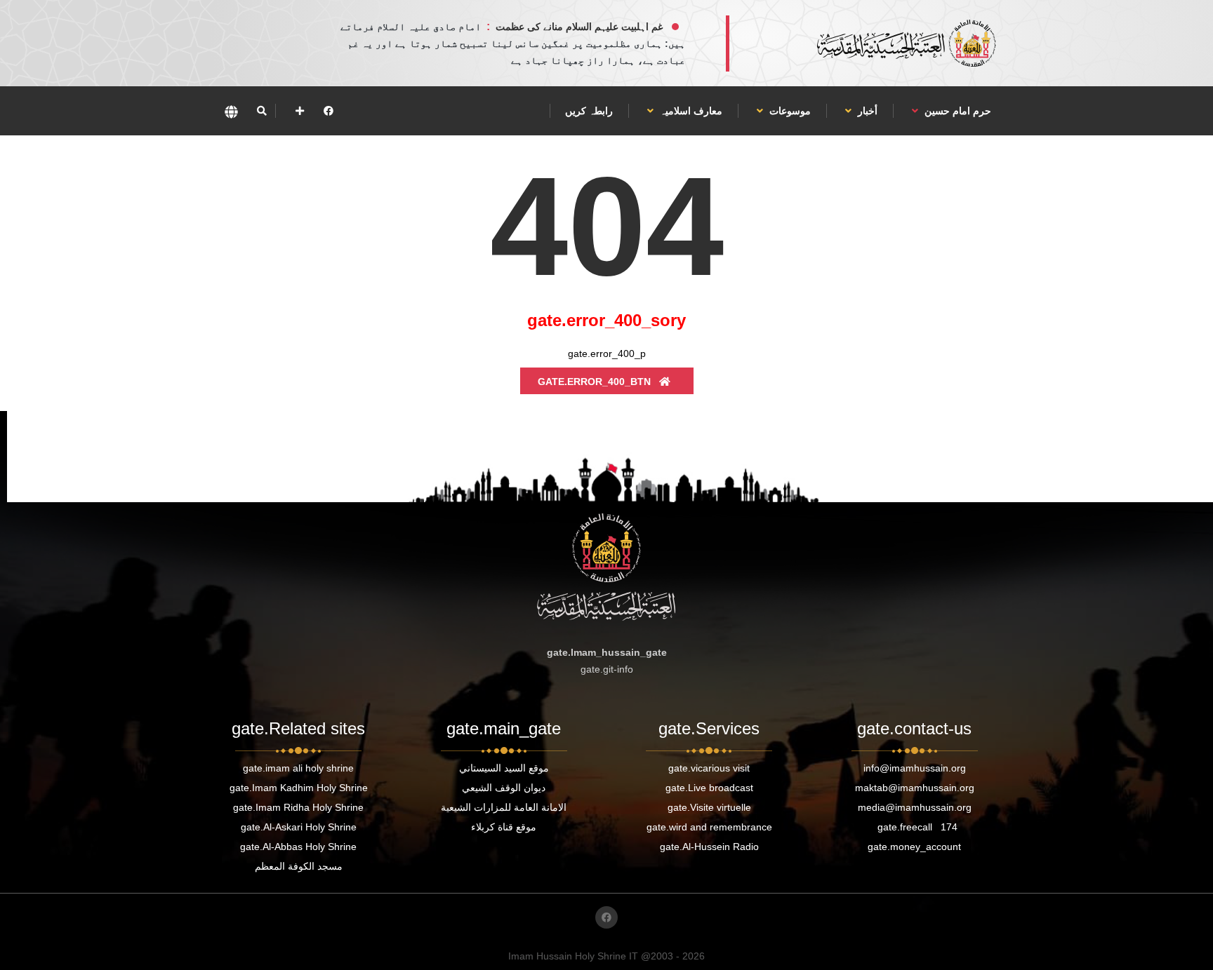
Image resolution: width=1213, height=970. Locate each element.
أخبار (866, 110)
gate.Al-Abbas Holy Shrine (298, 846)
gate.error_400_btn (596, 381)
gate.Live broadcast (709, 787)
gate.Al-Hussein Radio (709, 846)
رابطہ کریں (589, 110)
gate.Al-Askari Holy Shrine (299, 827)
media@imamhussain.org (915, 807)
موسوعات (789, 110)
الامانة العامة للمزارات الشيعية (503, 807)
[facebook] (328, 110)
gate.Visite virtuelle (709, 807)
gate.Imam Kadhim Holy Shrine (299, 787)
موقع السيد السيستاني (504, 768)
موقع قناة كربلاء (503, 827)
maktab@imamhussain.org (914, 787)
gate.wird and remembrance (709, 827)
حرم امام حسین (956, 110)
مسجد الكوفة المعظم (299, 866)
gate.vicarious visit (709, 768)
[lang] (231, 111)
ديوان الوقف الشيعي (503, 787)
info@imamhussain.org (914, 768)
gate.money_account (914, 846)
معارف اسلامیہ (689, 110)
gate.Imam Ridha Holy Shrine (298, 807)
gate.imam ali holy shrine (298, 768)
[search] (261, 111)
